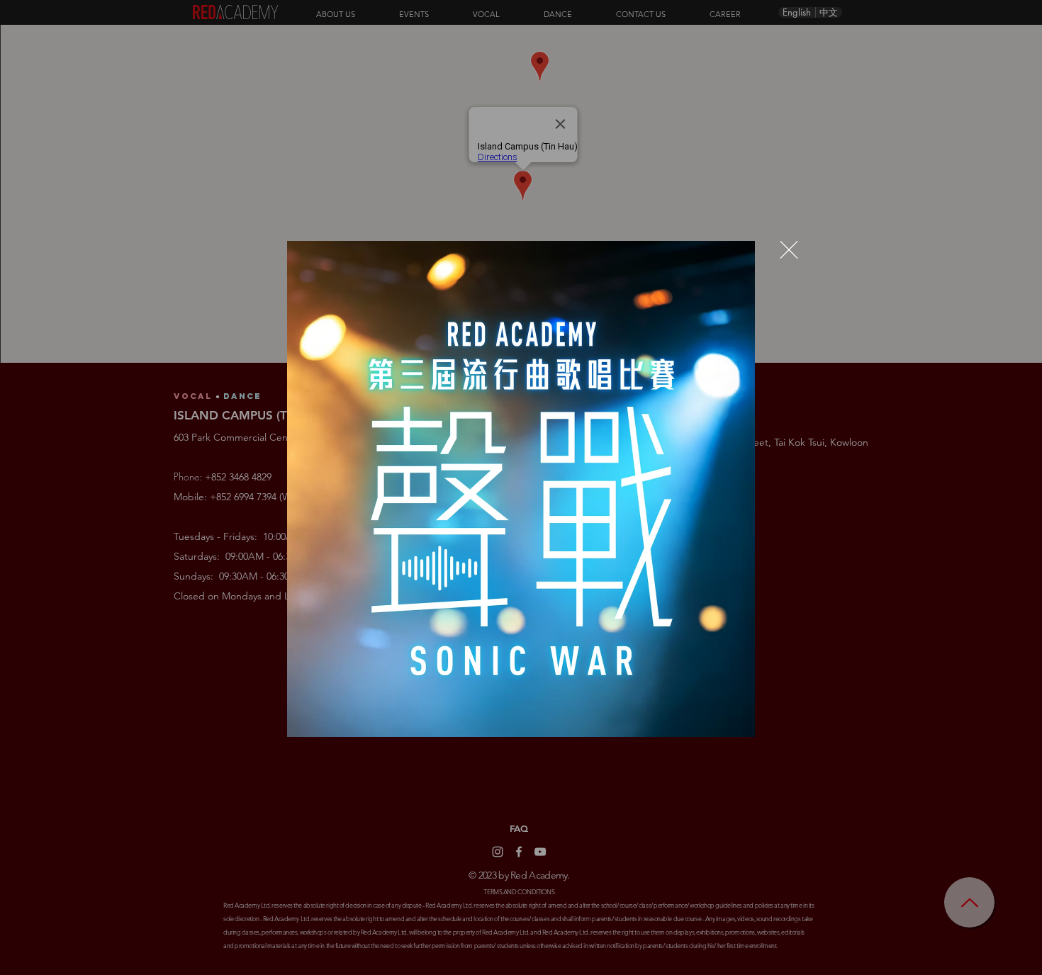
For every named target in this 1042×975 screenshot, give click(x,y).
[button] (789, 250)
